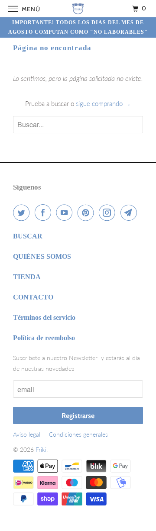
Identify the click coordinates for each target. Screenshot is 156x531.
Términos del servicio (44, 317)
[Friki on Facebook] (45, 212)
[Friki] (78, 8)
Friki (41, 449)
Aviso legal (26, 434)
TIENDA (27, 276)
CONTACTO (33, 297)
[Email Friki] (130, 212)
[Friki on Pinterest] (88, 212)
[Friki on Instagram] (109, 212)
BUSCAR (27, 236)
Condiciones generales (78, 434)
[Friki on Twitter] (23, 212)
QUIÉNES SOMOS (42, 256)
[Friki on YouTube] (66, 212)
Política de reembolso (44, 337)
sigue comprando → (103, 103)
